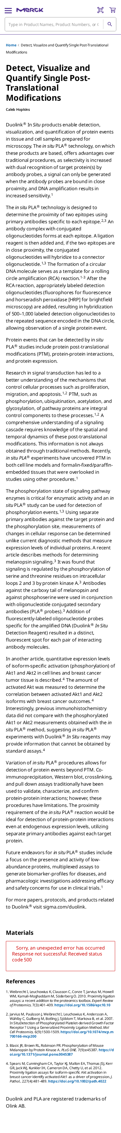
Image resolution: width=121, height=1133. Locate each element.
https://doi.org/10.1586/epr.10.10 (82, 1004)
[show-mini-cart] (112, 10)
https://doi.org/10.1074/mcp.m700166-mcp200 (62, 1034)
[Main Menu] (8, 10)
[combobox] (60, 24)
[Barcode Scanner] (100, 10)
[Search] (109, 24)
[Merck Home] (29, 10)
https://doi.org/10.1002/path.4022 (77, 1081)
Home (11, 45)
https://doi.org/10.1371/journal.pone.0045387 (62, 1052)
